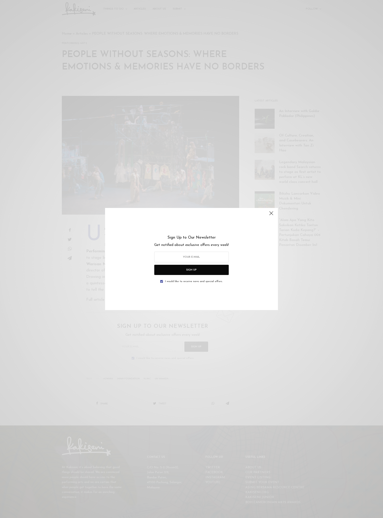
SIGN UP (191, 270)
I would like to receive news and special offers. (194, 281)
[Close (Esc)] (271, 215)
